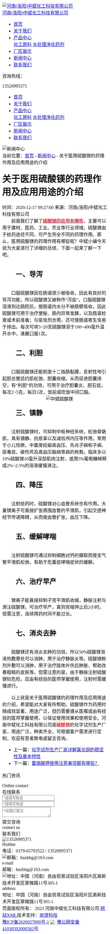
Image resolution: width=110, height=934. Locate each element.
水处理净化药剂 (48, 44)
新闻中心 (23, 58)
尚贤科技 (48, 915)
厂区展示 (23, 51)
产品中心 (23, 37)
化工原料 (23, 44)
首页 (18, 24)
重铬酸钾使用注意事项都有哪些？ (65, 763)
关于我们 (23, 31)
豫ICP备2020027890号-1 (25, 922)
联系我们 (23, 64)
